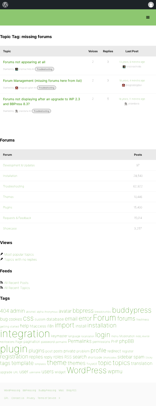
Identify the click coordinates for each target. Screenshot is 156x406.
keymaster (59, 336)
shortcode (95, 357)
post (49, 351)
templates (40, 364)
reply (48, 357)
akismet (31, 311)
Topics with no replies (20, 259)
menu (114, 336)
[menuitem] (5, 4)
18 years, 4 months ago (132, 80)
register (127, 351)
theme (57, 362)
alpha (40, 311)
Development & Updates (19, 165)
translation (141, 363)
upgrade (6, 372)
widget (60, 372)
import (65, 325)
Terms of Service (47, 398)
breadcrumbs (103, 311)
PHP (114, 341)
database (55, 319)
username (34, 372)
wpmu (115, 371)
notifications (7, 341)
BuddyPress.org (47, 390)
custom (40, 319)
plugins (36, 350)
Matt (61, 390)
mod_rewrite (143, 336)
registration (14, 356)
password (48, 342)
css (28, 318)
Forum (104, 318)
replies (36, 356)
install (81, 325)
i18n (50, 326)
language (74, 336)
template (22, 363)
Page (19, 342)
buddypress (132, 310)
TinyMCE (92, 364)
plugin (14, 349)
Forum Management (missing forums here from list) (42, 81)
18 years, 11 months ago (132, 98)
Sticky (148, 357)
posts (58, 351)
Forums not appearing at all (24, 62)
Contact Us (17, 398)
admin (17, 311)
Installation (10, 175)
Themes (8, 196)
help (24, 326)
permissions (101, 342)
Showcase (10, 228)
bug (4, 319)
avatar (65, 311)
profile (98, 350)
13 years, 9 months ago (132, 61)
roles (58, 356)
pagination (32, 341)
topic (105, 362)
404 (4, 311)
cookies (15, 319)
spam (138, 356)
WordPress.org (12, 390)
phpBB (126, 341)
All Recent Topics (17, 288)
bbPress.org (6, 17)
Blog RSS (71, 390)
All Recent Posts (16, 283)
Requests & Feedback (17, 218)
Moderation (127, 336)
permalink (61, 341)
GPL (6, 398)
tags (5, 363)
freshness (142, 319)
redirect (114, 350)
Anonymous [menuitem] (150, 4)
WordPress (87, 370)
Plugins (7, 207)
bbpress (83, 310)
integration (25, 333)
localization (87, 336)
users (47, 371)
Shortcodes (109, 357)
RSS (68, 357)
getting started (9, 326)
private (70, 351)
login (102, 334)
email (71, 318)
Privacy (31, 398)
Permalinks (80, 341)
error (85, 318)
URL (15, 372)
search (80, 357)
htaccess (38, 326)
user (23, 371)
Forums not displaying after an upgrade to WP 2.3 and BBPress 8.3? (41, 101)
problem (83, 351)
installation (102, 325)
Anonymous (51, 311)
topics (121, 363)
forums (126, 318)
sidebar (124, 356)
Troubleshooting (44, 69)
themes (77, 363)
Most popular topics (19, 254)
